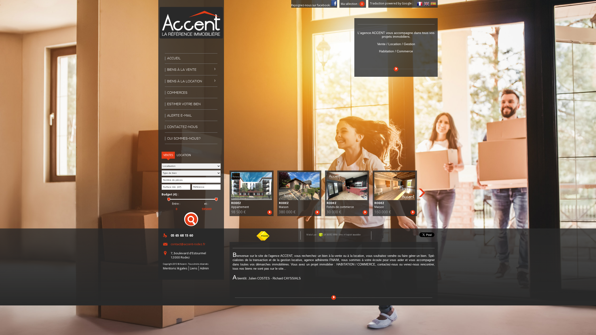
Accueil (174, 58)
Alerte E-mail (179, 116)
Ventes (168, 155)
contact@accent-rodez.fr (188, 244)
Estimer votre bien (184, 104)
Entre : (176, 204)
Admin (204, 268)
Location (184, 155)
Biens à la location (184, 81)
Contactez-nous (182, 127)
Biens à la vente (181, 70)
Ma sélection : (352, 4)
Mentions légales (175, 268)
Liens (193, 268)
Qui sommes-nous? (184, 139)
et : (206, 204)
